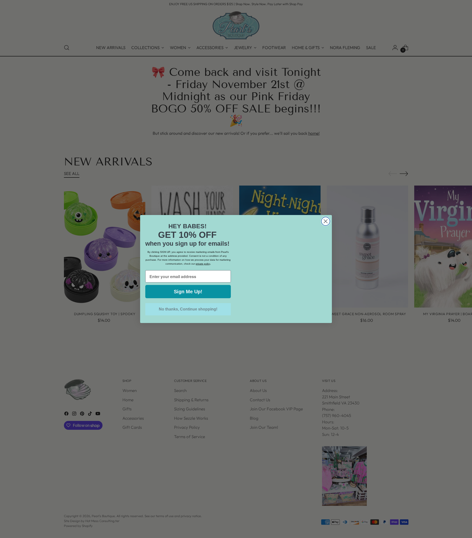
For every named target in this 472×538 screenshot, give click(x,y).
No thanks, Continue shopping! (188, 309)
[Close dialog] (325, 211)
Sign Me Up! (188, 292)
